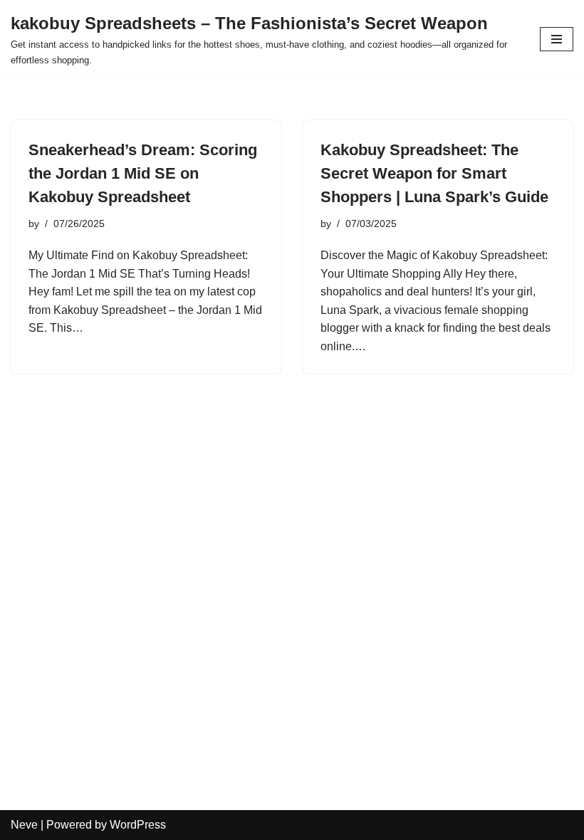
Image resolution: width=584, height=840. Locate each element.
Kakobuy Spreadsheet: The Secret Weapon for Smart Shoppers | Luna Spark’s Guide (434, 173)
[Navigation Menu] (556, 39)
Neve (24, 825)
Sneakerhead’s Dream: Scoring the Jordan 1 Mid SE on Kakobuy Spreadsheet (142, 173)
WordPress (138, 825)
